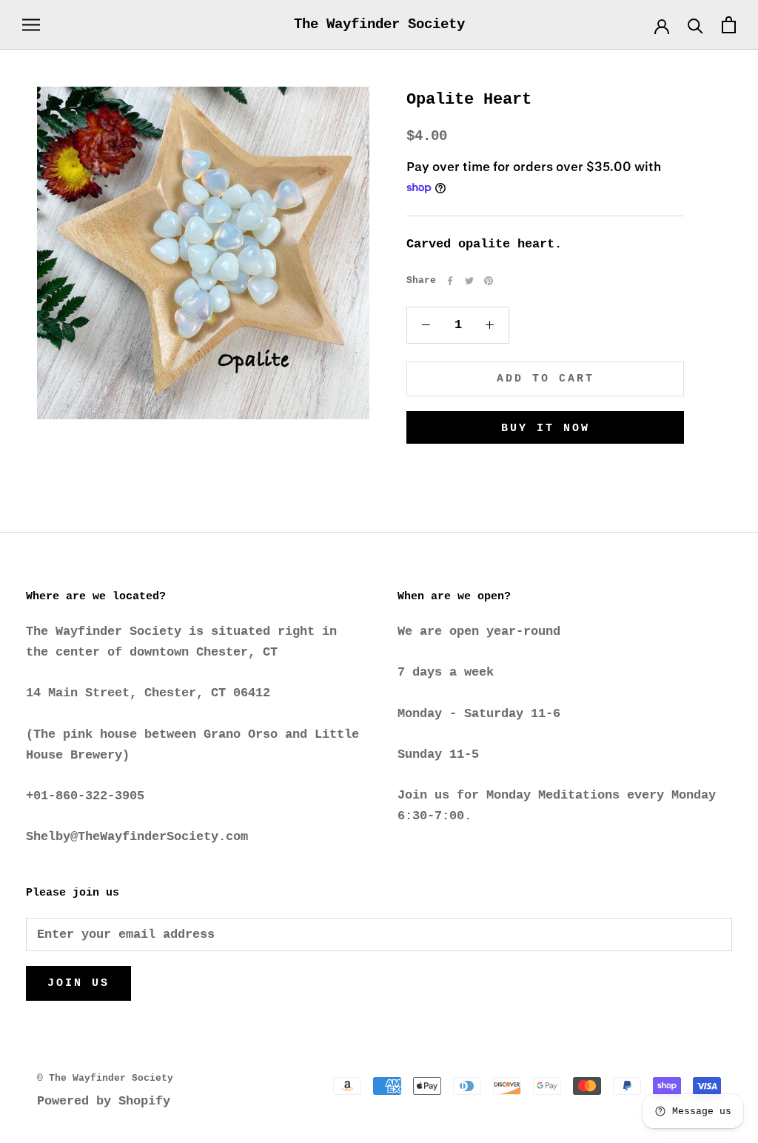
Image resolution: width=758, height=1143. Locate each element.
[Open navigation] (31, 25)
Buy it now (545, 428)
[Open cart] (729, 24)
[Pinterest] (488, 280)
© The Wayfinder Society (105, 1078)
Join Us (78, 983)
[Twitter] (469, 280)
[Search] (695, 25)
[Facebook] (450, 280)
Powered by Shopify (103, 1101)
